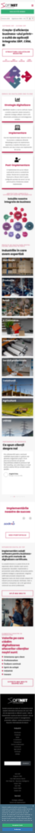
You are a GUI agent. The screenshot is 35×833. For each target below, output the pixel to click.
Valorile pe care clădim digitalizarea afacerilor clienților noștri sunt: (15, 645)
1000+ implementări (14, 60)
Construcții (17, 747)
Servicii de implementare (17, 802)
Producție (18, 735)
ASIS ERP (17, 774)
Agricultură (17, 749)
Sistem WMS (17, 788)
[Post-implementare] (17, 159)
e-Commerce (17, 739)
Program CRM (17, 776)
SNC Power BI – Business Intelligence (17, 781)
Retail (17, 737)
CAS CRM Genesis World (17, 779)
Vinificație (17, 751)
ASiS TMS (17, 786)
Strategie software (17, 800)
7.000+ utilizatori (29, 60)
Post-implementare (17, 165)
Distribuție (17, 732)
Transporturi (17, 742)
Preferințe (17, 829)
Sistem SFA (17, 790)
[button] (32, 5)
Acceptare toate (17, 825)
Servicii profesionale (17, 744)
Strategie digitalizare (17, 105)
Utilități (17, 754)
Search (17, 760)
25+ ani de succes (6, 60)
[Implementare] (17, 127)
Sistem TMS (17, 783)
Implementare (17, 133)
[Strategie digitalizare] (17, 99)
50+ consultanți (22, 60)
